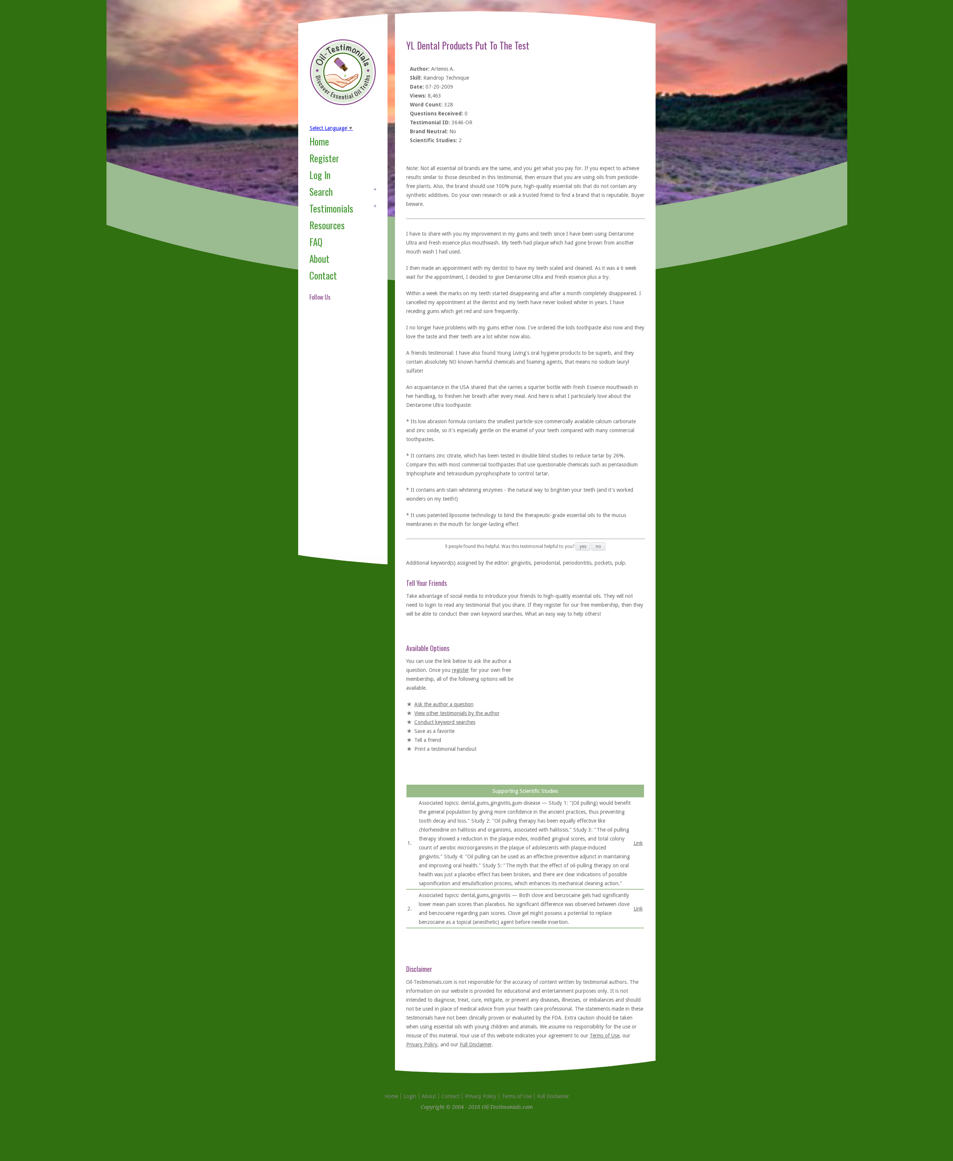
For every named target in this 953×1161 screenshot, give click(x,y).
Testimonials (331, 208)
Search (321, 191)
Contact (323, 275)
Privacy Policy (421, 1044)
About (319, 258)
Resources (327, 225)
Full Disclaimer (476, 1044)
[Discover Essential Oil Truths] (342, 104)
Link (638, 843)
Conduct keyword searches (444, 722)
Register (324, 158)
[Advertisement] (339, 437)
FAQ (315, 241)
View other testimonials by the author (457, 713)
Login (410, 1096)
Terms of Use (604, 1036)
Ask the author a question (444, 704)
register (460, 670)
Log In (320, 174)
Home (319, 141)
